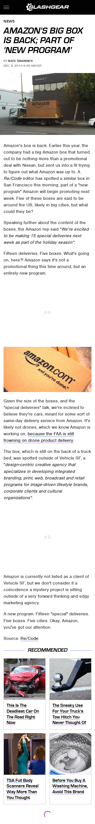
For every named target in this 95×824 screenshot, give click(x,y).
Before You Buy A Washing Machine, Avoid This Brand (70, 786)
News (9, 21)
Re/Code (30, 638)
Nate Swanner (20, 61)
